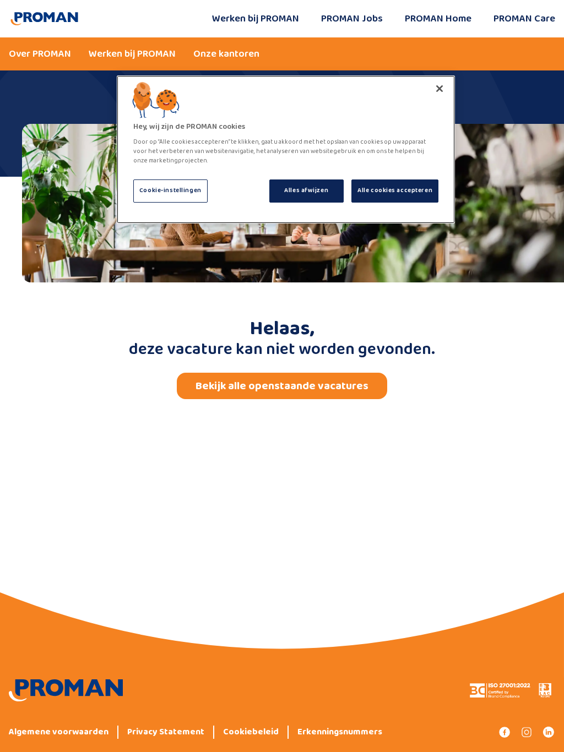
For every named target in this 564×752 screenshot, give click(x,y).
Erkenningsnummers (339, 732)
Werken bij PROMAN (255, 18)
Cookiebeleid (251, 732)
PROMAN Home (438, 18)
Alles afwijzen (306, 190)
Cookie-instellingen (170, 190)
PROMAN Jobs (352, 18)
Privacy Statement (165, 732)
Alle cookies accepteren (394, 190)
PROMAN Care (524, 18)
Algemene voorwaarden (59, 732)
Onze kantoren (226, 54)
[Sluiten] (439, 89)
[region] (286, 149)
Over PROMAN (40, 54)
